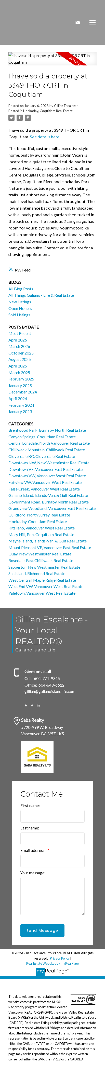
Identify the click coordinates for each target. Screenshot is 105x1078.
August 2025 (19, 359)
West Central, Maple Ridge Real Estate (42, 580)
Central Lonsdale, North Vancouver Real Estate (49, 443)
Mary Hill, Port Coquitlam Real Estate (41, 534)
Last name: (29, 828)
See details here (44, 136)
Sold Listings (19, 314)
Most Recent (19, 333)
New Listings (19, 301)
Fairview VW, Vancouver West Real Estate (45, 482)
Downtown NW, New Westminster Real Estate (48, 462)
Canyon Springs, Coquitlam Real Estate (42, 436)
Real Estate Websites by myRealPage (52, 963)
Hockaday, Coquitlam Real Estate (48, 111)
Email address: (33, 850)
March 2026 (19, 346)
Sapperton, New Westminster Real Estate (44, 567)
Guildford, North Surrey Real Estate (39, 514)
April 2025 (17, 365)
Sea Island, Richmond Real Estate (36, 573)
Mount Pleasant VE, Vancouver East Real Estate (49, 547)
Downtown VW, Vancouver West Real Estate (47, 475)
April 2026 (17, 339)
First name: (30, 805)
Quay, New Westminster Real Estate (39, 553)
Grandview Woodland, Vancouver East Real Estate (52, 508)
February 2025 (21, 378)
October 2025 (21, 352)
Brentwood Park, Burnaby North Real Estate (47, 430)
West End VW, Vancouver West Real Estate (45, 586)
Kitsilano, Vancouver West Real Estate (41, 527)
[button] (26, 705)
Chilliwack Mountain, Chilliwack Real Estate (46, 449)
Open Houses (20, 308)
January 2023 (20, 411)
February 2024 (21, 405)
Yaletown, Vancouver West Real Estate (41, 593)
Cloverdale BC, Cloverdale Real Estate (41, 456)
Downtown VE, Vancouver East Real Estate (45, 469)
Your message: (32, 872)
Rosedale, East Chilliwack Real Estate (40, 560)
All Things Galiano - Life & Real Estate (41, 295)
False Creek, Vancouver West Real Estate (44, 488)
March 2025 (19, 372)
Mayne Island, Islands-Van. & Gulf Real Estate (47, 540)
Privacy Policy (60, 958)
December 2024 (22, 391)
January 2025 (20, 385)
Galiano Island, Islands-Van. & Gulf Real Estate (48, 495)
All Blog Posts (20, 288)
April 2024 (17, 398)
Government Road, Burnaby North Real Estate (48, 501)
